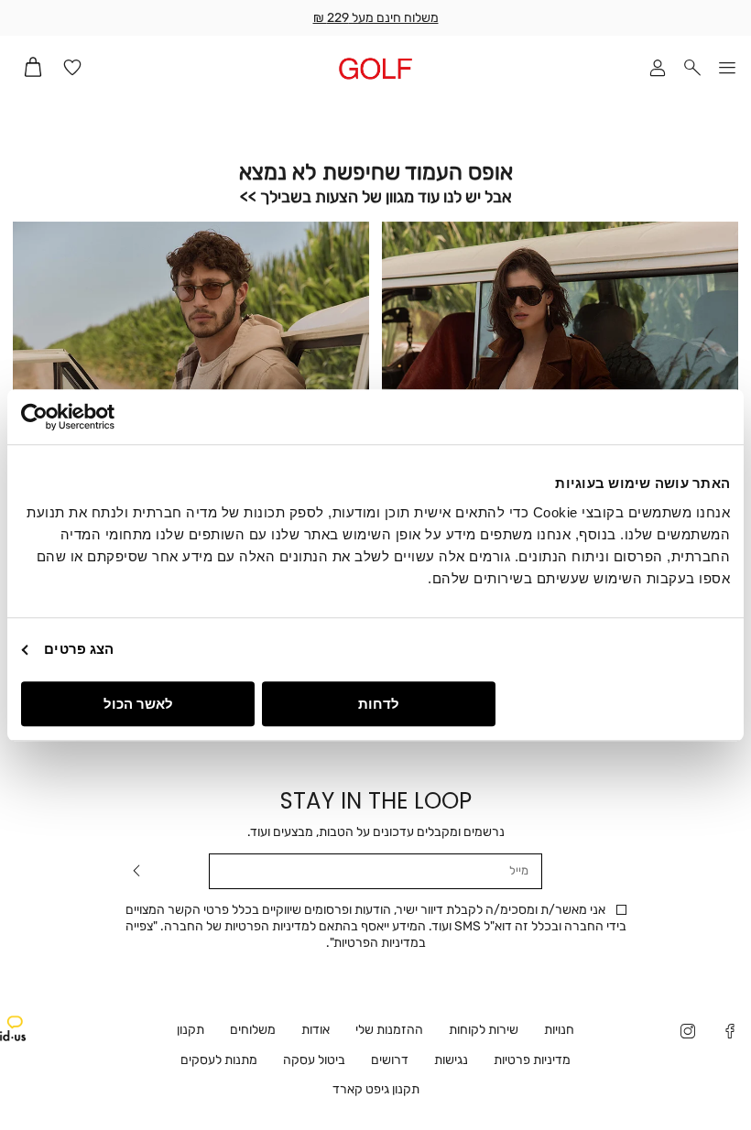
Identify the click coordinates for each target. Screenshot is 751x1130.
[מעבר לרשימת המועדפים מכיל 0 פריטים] (72, 69)
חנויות (559, 1030)
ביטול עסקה (314, 1060)
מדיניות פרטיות (532, 1060)
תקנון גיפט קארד (375, 1089)
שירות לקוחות (483, 1030)
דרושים (389, 1060)
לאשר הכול (138, 704)
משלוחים (253, 1030)
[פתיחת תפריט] (727, 69)
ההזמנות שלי (389, 1030)
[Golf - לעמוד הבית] (376, 68)
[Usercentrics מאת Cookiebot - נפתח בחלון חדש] (101, 416)
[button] (692, 69)
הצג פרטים (79, 649)
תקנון (190, 1030)
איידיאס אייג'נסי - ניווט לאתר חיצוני (13, 1028)
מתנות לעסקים (218, 1060)
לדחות (378, 704)
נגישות (451, 1060)
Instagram (688, 1033)
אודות (315, 1030)
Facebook (730, 1033)
